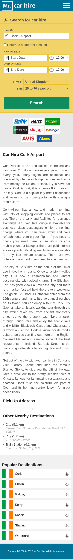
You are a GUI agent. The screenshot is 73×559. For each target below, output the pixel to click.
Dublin (19, 484)
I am (19, 88)
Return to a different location (27, 45)
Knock (19, 515)
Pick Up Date (12, 51)
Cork (18, 473)
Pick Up (8, 29)
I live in (17, 81)
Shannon (21, 525)
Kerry (19, 505)
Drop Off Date (12, 63)
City (8, 424)
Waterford (22, 536)
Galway (20, 494)
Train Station (14, 444)
